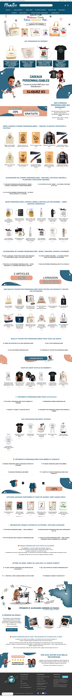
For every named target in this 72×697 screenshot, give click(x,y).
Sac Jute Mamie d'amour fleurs (8, 307)
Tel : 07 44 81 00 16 (24, 685)
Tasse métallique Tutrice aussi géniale (8, 239)
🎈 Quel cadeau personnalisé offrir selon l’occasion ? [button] (19, 568)
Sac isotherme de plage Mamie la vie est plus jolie (52, 325)
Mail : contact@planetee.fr (25, 687)
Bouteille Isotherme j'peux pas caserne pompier (41, 220)
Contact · (60, 0)
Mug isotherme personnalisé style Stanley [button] (54, 264)
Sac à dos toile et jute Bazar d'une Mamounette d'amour (41, 307)
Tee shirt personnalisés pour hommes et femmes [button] (19, 402)
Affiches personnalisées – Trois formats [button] (19, 529)
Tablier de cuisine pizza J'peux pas (9, 165)
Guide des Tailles (24, 676)
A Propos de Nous (68, 0)
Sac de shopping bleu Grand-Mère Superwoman (63, 325)
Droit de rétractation (41, 688)
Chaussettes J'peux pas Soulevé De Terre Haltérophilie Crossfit (8, 384)
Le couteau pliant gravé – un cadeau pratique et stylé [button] (54, 184)
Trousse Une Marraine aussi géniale (52, 307)
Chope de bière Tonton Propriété (52, 239)
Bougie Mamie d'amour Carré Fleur (30, 513)
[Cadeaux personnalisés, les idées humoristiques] (36, 83)
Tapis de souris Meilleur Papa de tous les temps (63, 513)
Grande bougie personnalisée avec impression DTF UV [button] (54, 530)
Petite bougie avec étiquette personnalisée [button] (19, 537)
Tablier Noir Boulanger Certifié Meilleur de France (62, 165)
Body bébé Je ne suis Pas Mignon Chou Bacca (19, 435)
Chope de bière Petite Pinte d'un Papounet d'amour (30, 220)
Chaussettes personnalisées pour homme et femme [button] (55, 410)
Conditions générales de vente (43, 676)
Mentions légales (40, 678)
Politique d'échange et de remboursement (42, 684)
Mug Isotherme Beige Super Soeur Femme (63, 239)
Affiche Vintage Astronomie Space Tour (19, 513)
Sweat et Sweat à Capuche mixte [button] (19, 409)
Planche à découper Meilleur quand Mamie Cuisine (49, 166)
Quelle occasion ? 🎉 (18, 9)
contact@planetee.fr (63, 686)
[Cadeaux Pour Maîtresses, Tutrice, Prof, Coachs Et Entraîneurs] (36, 25)
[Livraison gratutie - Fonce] (36, 359)
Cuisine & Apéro (29, 9)
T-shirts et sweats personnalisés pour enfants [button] (54, 472)
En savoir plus (11, 629)
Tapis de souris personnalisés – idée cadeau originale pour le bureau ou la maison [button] (54, 538)
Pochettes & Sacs (52, 9)
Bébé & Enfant (62, 9)
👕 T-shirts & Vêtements (40, 9)
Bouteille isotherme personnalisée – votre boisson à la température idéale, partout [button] (19, 264)
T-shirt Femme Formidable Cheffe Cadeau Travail (52, 384)
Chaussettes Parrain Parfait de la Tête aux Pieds (41, 384)
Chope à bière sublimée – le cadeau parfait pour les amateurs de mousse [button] (54, 256)
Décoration (14, 12)
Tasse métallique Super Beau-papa (41, 239)
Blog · (64, 0)
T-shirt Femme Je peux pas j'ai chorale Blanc (63, 384)
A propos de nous (24, 678)
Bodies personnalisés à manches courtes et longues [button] (19, 464)
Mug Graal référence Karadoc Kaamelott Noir (19, 220)
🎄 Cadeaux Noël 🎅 (55, 12)
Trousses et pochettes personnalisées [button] (54, 350)
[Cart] (68, 5)
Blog (21, 681)
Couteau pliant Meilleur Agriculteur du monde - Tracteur (36, 166)
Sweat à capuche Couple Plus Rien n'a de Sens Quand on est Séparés (30, 384)
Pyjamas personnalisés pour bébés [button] (54, 463)
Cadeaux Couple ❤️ (23, 12)
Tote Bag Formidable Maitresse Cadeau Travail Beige (19, 307)
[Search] (20, 5)
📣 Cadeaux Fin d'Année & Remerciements (39, 12)
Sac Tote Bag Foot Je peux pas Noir (63, 307)
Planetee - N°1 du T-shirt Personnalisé (16, 693)
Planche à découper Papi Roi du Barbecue (22, 165)
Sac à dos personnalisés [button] (54, 343)
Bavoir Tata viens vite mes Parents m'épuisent (41, 435)
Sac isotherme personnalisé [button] (18, 350)
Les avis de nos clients (41, 686)
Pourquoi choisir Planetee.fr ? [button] (54, 576)
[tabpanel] (36, 25)
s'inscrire (65, 676)
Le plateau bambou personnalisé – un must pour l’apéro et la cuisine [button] (18, 193)
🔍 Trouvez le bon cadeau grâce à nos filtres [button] (19, 576)
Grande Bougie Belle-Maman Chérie (52, 513)
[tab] (18, 184)
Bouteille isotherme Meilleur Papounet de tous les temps (30, 239)
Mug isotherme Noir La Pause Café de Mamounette (52, 220)
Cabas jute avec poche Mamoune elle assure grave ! (31, 325)
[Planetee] (36, 595)
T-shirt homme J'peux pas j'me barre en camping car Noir (20, 384)
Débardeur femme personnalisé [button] (54, 401)
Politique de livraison (41, 681)
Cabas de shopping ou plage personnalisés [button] (18, 343)
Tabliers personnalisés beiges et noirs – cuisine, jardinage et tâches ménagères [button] (19, 184)
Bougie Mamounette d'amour (8, 513)
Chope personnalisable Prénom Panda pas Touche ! (8, 220)
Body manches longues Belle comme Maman (8, 447)
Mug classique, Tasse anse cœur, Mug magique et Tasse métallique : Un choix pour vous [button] (18, 256)
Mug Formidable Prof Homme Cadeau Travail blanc (63, 220)
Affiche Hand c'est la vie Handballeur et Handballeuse (41, 513)
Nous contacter (23, 683)
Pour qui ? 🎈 (8, 9)
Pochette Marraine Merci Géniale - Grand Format (9, 325)
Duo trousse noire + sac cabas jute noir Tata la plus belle (30, 307)
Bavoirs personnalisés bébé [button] (18, 472)
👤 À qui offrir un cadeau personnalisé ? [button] (54, 567)
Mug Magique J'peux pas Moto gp (19, 239)
